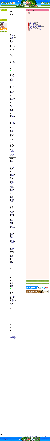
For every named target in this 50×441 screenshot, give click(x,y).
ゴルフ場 (12, 74)
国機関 (11, 173)
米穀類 (11, 134)
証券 (11, 216)
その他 (11, 38)
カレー (11, 44)
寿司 (11, 41)
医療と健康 (11, 337)
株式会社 (12, 189)
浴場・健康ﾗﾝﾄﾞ (13, 76)
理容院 (11, 161)
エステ (11, 162)
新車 (11, 269)
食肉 (11, 131)
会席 (11, 67)
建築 (11, 291)
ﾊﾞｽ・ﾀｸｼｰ (12, 233)
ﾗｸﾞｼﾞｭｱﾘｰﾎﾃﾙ (12, 98)
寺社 (11, 196)
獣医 (11, 186)
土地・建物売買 (13, 300)
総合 (11, 178)
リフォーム (12, 293)
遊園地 (11, 78)
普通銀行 (12, 214)
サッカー (12, 91)
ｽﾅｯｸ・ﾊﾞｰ (12, 61)
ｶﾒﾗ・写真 (12, 150)
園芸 (11, 109)
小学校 (11, 208)
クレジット (12, 219)
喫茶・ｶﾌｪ (12, 35)
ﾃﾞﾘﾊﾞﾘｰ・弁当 (12, 37)
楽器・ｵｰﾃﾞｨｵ (12, 149)
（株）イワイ (31, 21)
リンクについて (33, 436)
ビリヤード (12, 87)
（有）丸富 (31, 13)
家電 (11, 255)
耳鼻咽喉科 (12, 182)
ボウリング (12, 86)
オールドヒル (31, 12)
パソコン (12, 252)
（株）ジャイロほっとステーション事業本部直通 (35, 26)
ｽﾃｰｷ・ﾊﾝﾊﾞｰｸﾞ (12, 46)
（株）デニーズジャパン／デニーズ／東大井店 (35, 30)
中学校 (11, 207)
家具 (11, 304)
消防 (11, 223)
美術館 (11, 79)
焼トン (11, 51)
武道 (11, 93)
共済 (11, 201)
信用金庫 (12, 215)
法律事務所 (12, 236)
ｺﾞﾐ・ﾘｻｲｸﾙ (12, 227)
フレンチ (12, 49)
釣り (11, 108)
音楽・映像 (12, 106)
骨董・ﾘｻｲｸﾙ (12, 154)
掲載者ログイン (48, 436)
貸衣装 (11, 249)
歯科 (11, 181)
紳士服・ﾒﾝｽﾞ (12, 122)
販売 (11, 285)
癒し (11, 168)
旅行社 (11, 99)
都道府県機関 (12, 174)
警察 (11, 222)
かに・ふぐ (12, 56)
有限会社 (12, 190)
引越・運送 (12, 242)
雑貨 (11, 155)
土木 (11, 292)
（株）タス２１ (31, 27)
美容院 (11, 160)
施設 (11, 262)
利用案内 (30, 436)
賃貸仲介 (12, 301)
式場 (11, 325)
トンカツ (12, 45)
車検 (11, 282)
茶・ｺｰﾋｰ (12, 136)
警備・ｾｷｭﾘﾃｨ (12, 241)
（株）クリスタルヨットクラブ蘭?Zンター (34, 25)
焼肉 (11, 42)
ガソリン (12, 145)
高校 (11, 206)
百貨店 (11, 115)
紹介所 (11, 258)
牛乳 (11, 135)
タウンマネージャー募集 (40, 436)
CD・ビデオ (12, 248)
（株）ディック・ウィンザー (33, 28)
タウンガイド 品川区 (6, 439)
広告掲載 (36, 436)
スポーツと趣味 (13, 338)
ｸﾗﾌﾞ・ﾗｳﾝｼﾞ (12, 62)
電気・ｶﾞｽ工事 (12, 296)
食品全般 (12, 129)
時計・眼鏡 (12, 151)
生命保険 (12, 199)
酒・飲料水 (12, 130)
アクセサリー (12, 126)
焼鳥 (11, 50)
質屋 (11, 218)
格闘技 (11, 92)
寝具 (11, 144)
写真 (11, 110)
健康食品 (12, 153)
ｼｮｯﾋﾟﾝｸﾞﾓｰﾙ (12, 116)
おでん (11, 53)
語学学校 (12, 211)
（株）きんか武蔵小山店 (32, 23)
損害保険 (12, 200)
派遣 (11, 259)
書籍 (11, 146)
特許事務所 (12, 237)
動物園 (11, 80)
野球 (11, 90)
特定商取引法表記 (26, 436)
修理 (11, 279)
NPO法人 (12, 191)
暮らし (14, 335)
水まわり (12, 297)
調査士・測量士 (13, 240)
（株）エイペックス (32, 22)
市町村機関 (12, 175)
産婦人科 (12, 183)
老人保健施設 (12, 185)
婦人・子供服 (12, 123)
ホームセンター (13, 117)
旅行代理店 (12, 100)
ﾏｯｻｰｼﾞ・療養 (12, 167)
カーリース (12, 247)
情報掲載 (45, 436)
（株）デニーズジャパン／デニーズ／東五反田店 (35, 29)
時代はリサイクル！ (29, 284)
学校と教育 (14, 337)
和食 (11, 40)
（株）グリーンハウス (32, 24)
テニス (11, 88)
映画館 (11, 75)
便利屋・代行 (12, 228)
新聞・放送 (12, 226)
